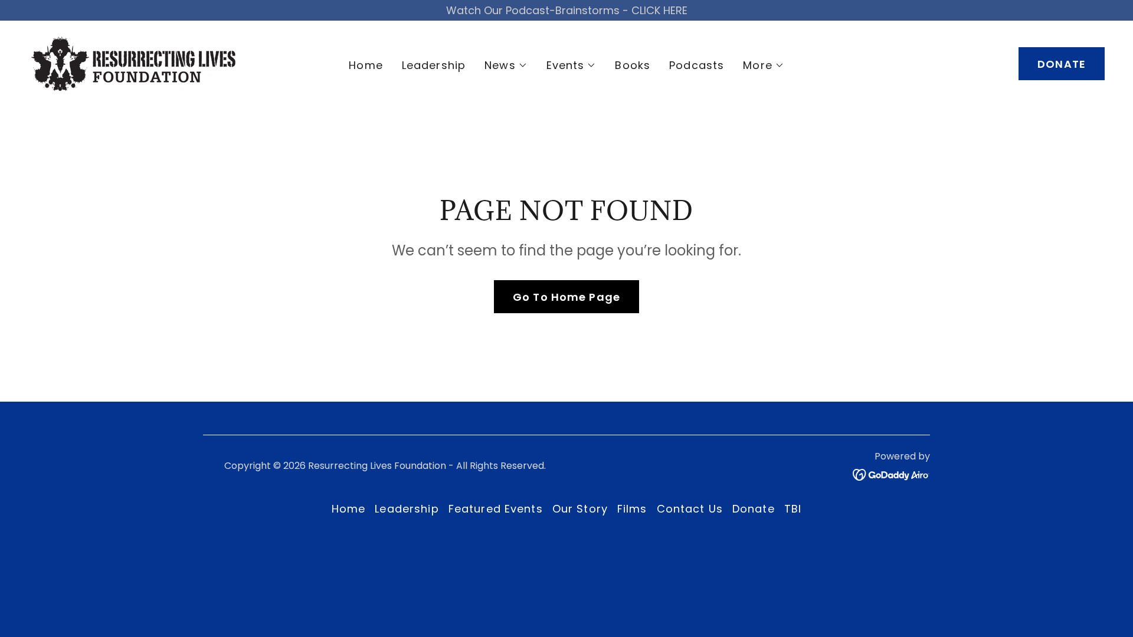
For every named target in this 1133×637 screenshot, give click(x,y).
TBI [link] (792, 508)
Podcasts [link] (696, 65)
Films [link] (632, 508)
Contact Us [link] (690, 508)
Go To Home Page (566, 297)
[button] (506, 65)
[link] (133, 62)
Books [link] (632, 65)
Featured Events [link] (495, 508)
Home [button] (349, 508)
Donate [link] (753, 508)
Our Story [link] (580, 508)
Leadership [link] (434, 65)
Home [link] (366, 65)
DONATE (1061, 64)
